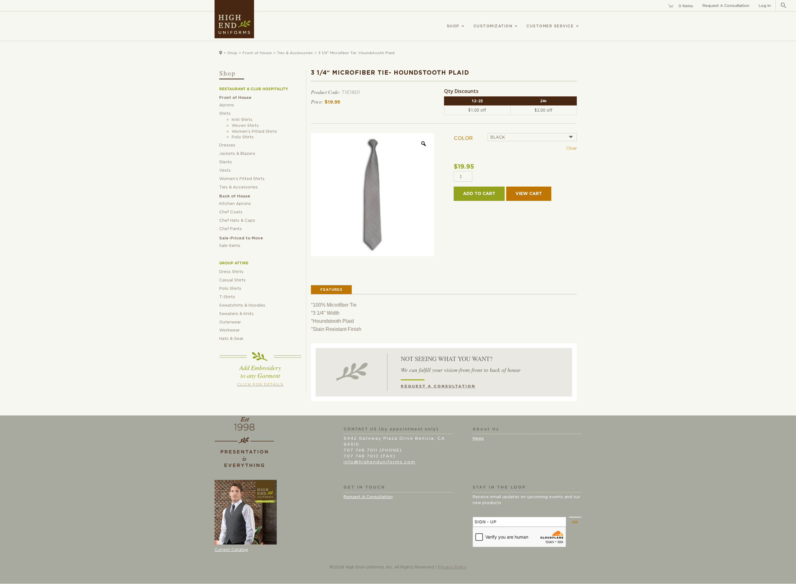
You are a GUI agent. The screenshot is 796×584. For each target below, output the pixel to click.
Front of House (257, 53)
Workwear (229, 330)
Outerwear (230, 322)
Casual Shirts (232, 280)
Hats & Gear (231, 339)
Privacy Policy (452, 567)
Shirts (225, 114)
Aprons (226, 105)
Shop (232, 53)
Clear (571, 148)
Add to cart (479, 194)
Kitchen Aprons (235, 204)
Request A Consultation (725, 5)
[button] (783, 5)
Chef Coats (231, 212)
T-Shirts (227, 297)
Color (463, 138)
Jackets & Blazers (237, 154)
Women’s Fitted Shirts (254, 132)
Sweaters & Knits (236, 314)
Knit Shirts (242, 120)
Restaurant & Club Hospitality (253, 89)
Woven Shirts (245, 126)
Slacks (225, 162)
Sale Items (229, 246)
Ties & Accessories (295, 53)
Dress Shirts (231, 272)
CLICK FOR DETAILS (260, 384)
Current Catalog (231, 550)
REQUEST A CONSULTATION (438, 386)
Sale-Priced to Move (241, 238)
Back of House (234, 196)
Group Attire (233, 263)
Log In (765, 5)
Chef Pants (230, 229)
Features (331, 289)
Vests (225, 171)
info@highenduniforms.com (379, 462)
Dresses (227, 145)
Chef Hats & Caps (237, 221)
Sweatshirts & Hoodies (242, 306)
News (478, 439)
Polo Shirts (243, 137)
